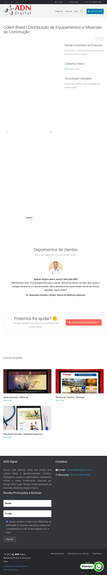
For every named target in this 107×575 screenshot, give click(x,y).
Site (66, 69)
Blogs (5, 400)
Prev (97, 39)
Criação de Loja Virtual (78, 554)
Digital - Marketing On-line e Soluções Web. (17, 558)
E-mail (60, 2)
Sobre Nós (59, 11)
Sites (10, 400)
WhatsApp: (63, 475)
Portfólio (97, 554)
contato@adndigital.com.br (79, 470)
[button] (81, 11)
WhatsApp (74, 2)
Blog (76, 11)
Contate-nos (96, 11)
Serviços (68, 11)
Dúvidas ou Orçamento (85, 322)
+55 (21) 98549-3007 (93, 2)
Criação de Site (57, 554)
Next (102, 39)
